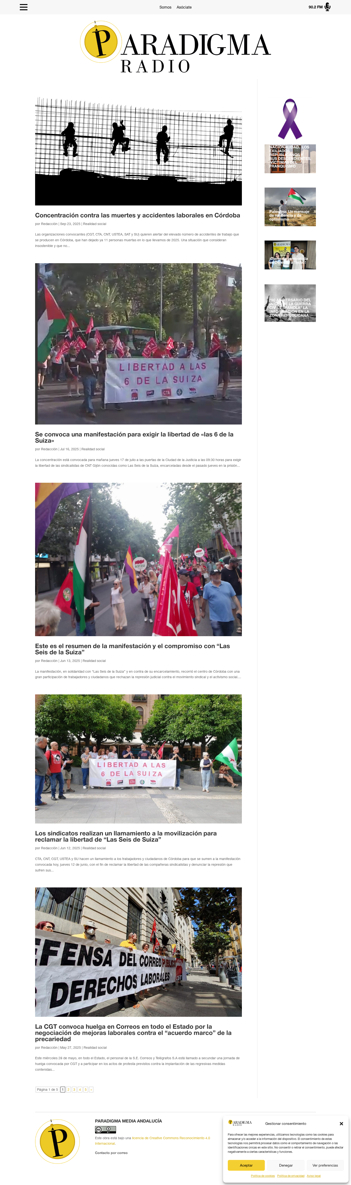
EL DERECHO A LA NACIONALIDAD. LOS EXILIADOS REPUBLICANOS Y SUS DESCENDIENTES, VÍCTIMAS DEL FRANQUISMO (290, 155)
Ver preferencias (325, 1165)
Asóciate (184, 7)
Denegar (286, 1165)
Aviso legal (314, 1176)
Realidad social (94, 224)
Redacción (49, 224)
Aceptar (246, 1165)
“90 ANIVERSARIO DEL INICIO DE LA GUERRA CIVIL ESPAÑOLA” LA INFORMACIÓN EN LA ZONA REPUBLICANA (290, 308)
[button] (341, 1123)
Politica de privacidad (290, 1176)
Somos (165, 7)
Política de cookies (263, 1176)
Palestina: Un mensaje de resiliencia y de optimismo (289, 215)
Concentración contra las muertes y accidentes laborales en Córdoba (137, 216)
